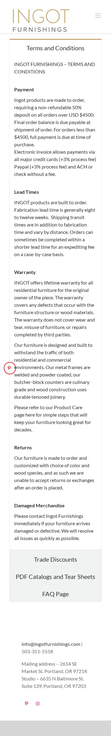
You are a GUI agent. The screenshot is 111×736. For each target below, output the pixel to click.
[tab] (55, 47)
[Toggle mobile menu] (98, 15)
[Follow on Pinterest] (27, 703)
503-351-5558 (37, 651)
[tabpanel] (55, 303)
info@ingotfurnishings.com (51, 644)
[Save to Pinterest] (10, 368)
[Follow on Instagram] (38, 703)
